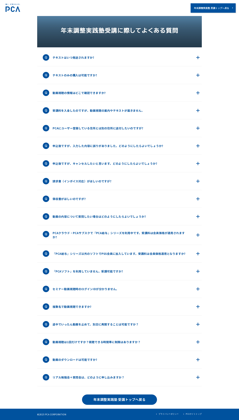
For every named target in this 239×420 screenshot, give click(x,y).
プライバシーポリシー (169, 414)
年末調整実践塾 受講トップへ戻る (211, 8)
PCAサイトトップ (194, 414)
